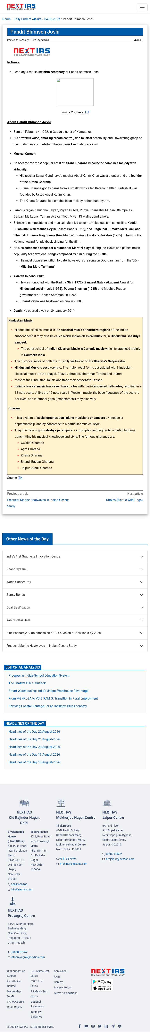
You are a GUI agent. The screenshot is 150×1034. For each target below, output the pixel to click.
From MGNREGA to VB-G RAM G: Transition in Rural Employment (53, 698)
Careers (58, 982)
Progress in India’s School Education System (39, 675)
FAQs (57, 976)
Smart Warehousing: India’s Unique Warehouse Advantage (48, 691)
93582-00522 (113, 853)
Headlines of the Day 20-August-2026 (34, 747)
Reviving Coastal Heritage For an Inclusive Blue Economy (48, 706)
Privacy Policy (62, 987)
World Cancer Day (18, 582)
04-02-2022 (52, 19)
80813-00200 (19, 884)
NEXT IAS (24, 817)
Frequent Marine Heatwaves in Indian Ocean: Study (38, 503)
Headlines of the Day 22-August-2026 (34, 731)
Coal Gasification (18, 607)
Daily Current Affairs (27, 19)
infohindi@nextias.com (73, 863)
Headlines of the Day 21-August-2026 (34, 739)
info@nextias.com (22, 889)
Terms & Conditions (65, 993)
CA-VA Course (15, 1001)
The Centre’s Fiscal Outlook (27, 683)
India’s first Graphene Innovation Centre (33, 556)
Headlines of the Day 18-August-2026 (34, 762)
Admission (60, 971)
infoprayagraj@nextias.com (28, 957)
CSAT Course (15, 1007)
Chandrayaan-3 (17, 569)
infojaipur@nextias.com (119, 859)
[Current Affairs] (21, 6)
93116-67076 (67, 858)
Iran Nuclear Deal (18, 620)
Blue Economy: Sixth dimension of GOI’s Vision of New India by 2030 (53, 633)
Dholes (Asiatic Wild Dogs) (124, 500)
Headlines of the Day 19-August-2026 (34, 754)
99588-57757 (19, 952)
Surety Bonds (15, 595)
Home (6, 19)
